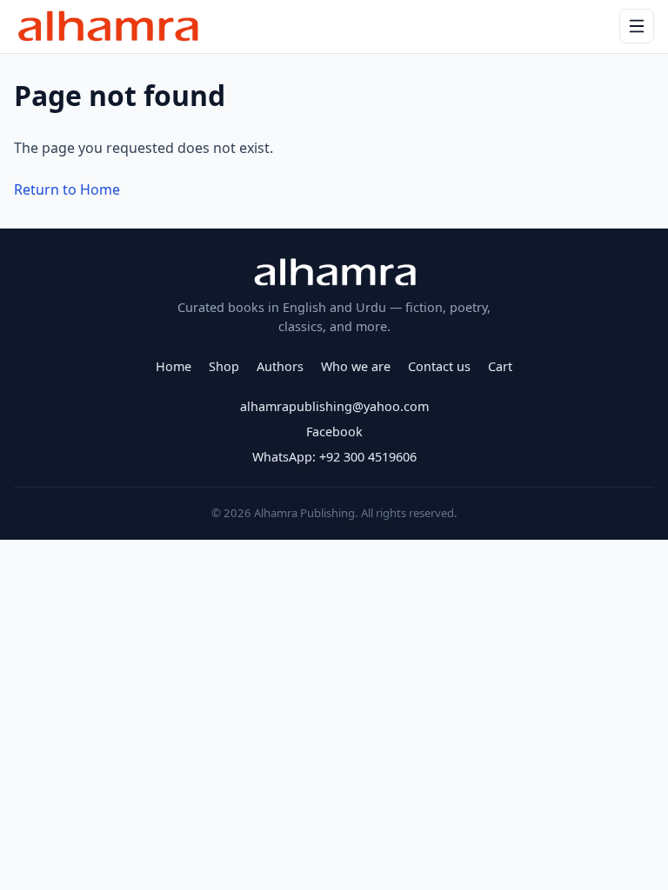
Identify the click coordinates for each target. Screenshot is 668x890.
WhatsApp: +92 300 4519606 (334, 456)
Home (173, 366)
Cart (500, 366)
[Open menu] (636, 26)
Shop (224, 366)
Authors (280, 366)
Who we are (356, 366)
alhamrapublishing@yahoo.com (334, 406)
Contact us (439, 366)
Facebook (334, 431)
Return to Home (67, 189)
